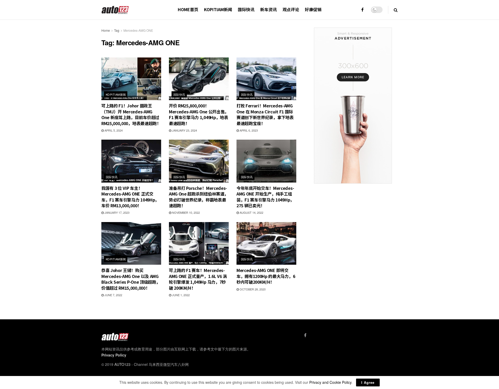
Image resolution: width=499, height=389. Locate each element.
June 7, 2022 (113, 295)
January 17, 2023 (116, 212)
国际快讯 (246, 9)
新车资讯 (268, 9)
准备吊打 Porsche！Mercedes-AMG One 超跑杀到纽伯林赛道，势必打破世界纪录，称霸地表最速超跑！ (198, 197)
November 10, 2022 (185, 212)
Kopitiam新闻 (218, 9)
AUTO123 (122, 364)
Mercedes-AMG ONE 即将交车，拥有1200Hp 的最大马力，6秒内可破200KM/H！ (266, 276)
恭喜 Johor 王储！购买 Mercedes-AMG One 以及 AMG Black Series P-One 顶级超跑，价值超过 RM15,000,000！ (130, 279)
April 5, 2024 (113, 130)
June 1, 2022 (180, 295)
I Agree (368, 382)
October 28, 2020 (252, 289)
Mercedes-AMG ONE (138, 30)
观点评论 (291, 9)
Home (105, 30)
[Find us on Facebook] (362, 10)
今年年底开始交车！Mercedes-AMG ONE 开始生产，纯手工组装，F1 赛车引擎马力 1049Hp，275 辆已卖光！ (265, 197)
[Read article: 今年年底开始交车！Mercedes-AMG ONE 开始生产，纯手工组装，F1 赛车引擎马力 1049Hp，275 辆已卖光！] (266, 161)
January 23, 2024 (184, 130)
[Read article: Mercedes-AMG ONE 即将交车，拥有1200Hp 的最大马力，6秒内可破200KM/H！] (266, 243)
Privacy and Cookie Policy (330, 382)
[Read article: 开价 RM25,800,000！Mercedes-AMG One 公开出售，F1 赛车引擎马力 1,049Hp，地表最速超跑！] (199, 78)
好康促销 (313, 9)
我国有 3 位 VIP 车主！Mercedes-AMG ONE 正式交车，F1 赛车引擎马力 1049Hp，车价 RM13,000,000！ (130, 197)
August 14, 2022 (251, 212)
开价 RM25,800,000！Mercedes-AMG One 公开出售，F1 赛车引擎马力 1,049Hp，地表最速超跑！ (199, 114)
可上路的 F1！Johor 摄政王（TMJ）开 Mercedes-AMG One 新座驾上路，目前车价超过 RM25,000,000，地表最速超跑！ (131, 114)
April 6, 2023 (248, 130)
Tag (116, 30)
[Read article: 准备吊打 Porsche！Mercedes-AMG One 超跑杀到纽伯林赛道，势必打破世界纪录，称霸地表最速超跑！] (199, 161)
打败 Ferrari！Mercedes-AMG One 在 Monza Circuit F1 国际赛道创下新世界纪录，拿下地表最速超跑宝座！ (265, 114)
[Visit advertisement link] (353, 106)
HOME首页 (188, 9)
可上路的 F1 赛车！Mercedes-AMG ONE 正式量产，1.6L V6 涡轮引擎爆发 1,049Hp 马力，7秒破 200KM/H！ (198, 279)
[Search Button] (396, 10)
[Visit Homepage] (115, 9)
